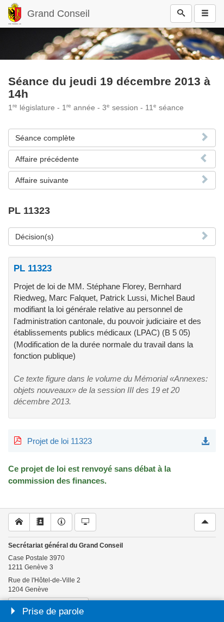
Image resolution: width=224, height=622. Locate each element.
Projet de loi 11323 (59, 441)
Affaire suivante (42, 180)
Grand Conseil (58, 13)
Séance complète (45, 138)
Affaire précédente (47, 159)
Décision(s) (34, 236)
